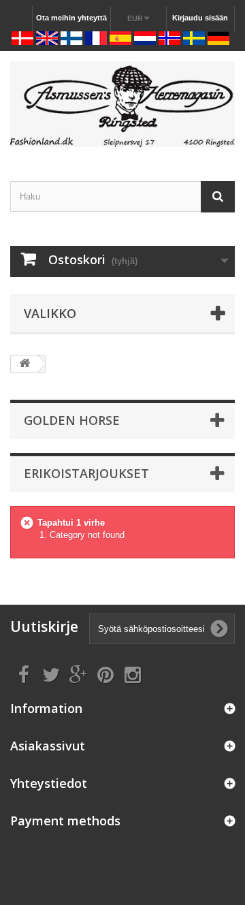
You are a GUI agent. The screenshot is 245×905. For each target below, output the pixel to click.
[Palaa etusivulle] (24, 363)
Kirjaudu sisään (200, 18)
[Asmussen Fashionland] (122, 104)
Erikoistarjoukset (86, 473)
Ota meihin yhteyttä (71, 18)
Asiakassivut (47, 745)
